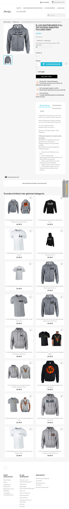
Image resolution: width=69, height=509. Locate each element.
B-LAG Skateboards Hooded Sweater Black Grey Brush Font (50, 254)
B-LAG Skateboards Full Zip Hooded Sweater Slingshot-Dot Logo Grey (19, 221)
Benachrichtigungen (42, 487)
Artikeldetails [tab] (56, 105)
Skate (19, 8)
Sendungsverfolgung (42, 478)
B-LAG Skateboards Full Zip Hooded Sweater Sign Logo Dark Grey (50, 287)
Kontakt (22, 504)
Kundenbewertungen (64, 188)
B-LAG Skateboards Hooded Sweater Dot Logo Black (50, 386)
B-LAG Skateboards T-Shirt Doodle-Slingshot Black (50, 353)
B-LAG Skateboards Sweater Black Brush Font (50, 221)
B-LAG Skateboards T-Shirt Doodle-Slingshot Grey (19, 419)
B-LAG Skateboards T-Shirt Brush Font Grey (19, 286)
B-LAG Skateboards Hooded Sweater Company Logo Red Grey (50, 452)
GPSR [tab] (42, 111)
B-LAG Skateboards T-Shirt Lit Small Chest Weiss (19, 254)
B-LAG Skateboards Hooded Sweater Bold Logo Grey (50, 419)
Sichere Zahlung (25, 493)
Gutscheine (21, 12)
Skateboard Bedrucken (32, 8)
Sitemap (22, 506)
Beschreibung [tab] (44, 105)
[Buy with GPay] (46, 76)
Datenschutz (24, 498)
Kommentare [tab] (56, 108)
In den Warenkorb (51, 64)
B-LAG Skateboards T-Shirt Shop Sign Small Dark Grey (19, 320)
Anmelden (39, 481)
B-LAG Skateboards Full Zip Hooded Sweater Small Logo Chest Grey (50, 320)
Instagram (5, 467)
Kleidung (60, 8)
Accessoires (50, 8)
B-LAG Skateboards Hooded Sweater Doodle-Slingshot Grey (19, 386)
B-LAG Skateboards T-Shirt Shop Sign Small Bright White (19, 452)
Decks (5, 482)
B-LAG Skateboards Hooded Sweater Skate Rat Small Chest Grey (19, 353)
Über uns (22, 491)
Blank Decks (7, 480)
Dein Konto (40, 475)
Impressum (23, 484)
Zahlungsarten (24, 495)
